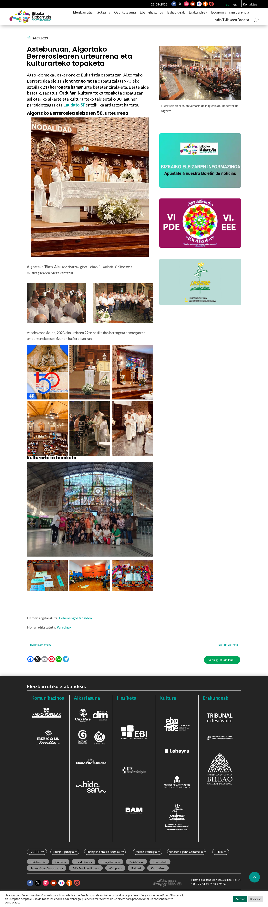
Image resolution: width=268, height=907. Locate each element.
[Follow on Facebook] (173, 3)
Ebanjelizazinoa (151, 12)
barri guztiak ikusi (221, 660)
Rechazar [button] (255, 899)
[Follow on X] (180, 3)
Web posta (115, 868)
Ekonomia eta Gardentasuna (46, 868)
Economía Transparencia (230, 12)
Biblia (219, 852)
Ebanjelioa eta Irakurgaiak (103, 852)
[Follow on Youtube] (192, 3)
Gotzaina (103, 12)
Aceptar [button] (240, 899)
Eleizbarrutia (83, 12)
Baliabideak (176, 12)
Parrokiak (64, 627)
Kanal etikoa (158, 868)
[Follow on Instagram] (186, 3)
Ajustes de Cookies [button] (112, 899)
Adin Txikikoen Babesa (232, 19)
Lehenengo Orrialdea (75, 618)
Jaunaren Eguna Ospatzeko (185, 852)
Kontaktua (250, 4)
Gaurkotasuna (125, 12)
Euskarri (136, 868)
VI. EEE (35, 852)
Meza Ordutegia (146, 852)
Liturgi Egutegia (63, 852)
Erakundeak (198, 12)
